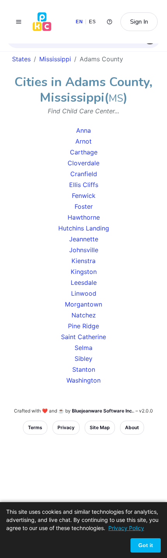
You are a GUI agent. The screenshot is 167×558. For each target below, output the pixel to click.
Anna (83, 130)
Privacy (66, 427)
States (21, 59)
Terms (35, 427)
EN (79, 21)
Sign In (139, 21)
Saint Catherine (83, 337)
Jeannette (83, 239)
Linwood (83, 293)
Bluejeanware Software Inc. (102, 411)
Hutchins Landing (83, 228)
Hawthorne (84, 217)
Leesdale (84, 282)
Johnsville (83, 250)
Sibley (83, 358)
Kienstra (83, 261)
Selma (83, 348)
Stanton (83, 369)
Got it (145, 545)
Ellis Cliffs (83, 185)
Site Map (100, 427)
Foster (84, 206)
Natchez (83, 315)
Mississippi (55, 59)
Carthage (83, 152)
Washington (83, 380)
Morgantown (83, 304)
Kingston (84, 272)
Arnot (83, 141)
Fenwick (84, 195)
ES (92, 21)
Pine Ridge (83, 326)
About (132, 427)
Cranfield (83, 174)
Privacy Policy (126, 528)
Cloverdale (83, 163)
